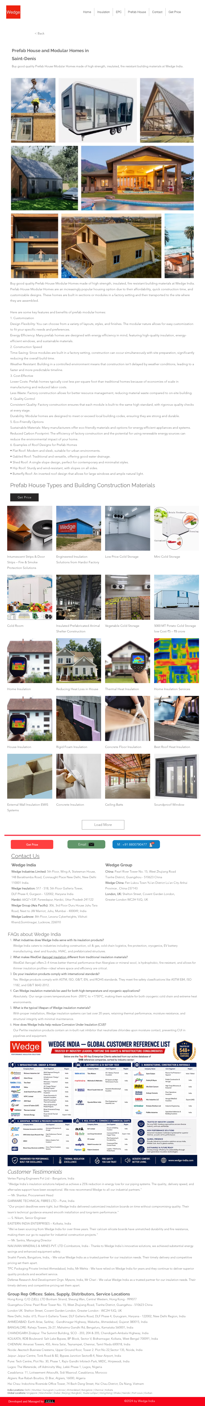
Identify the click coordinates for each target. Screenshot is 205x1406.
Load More (103, 824)
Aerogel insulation (54, 957)
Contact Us (25, 856)
